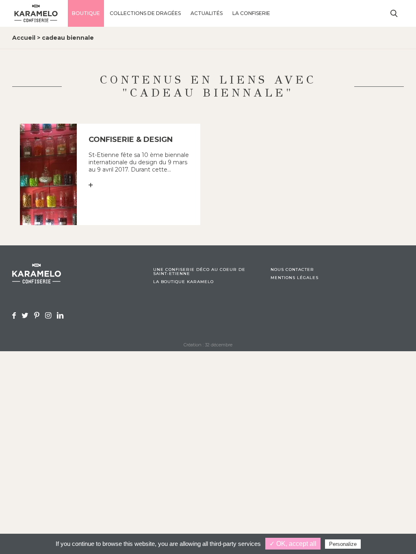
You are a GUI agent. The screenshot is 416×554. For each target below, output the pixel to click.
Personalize (343, 544)
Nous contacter (292, 270)
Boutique (86, 13)
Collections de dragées (145, 13)
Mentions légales (294, 278)
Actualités (207, 13)
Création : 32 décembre (208, 345)
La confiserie (251, 13)
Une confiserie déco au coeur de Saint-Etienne (199, 272)
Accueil (23, 37)
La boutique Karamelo (183, 282)
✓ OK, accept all (292, 543)
